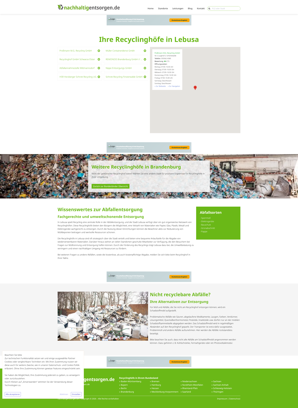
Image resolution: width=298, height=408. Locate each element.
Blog (190, 8)
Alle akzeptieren (13, 394)
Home (151, 8)
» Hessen (154, 388)
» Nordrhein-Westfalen (192, 385)
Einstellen (76, 394)
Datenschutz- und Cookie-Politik (64, 365)
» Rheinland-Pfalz (189, 388)
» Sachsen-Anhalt (220, 385)
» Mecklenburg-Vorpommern (164, 392)
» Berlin (123, 388)
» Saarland (186, 392)
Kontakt (201, 8)
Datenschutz (234, 398)
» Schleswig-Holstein (222, 388)
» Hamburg (155, 385)
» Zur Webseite (160, 86)
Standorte (163, 8)
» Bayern (123, 385)
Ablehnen (64, 394)
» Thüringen (217, 392)
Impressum (222, 398)
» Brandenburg (126, 392)
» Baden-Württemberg (130, 381)
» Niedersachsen (189, 381)
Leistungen (177, 8)
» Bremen (154, 381)
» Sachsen (216, 381)
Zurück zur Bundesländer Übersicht (110, 186)
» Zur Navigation (174, 86)
